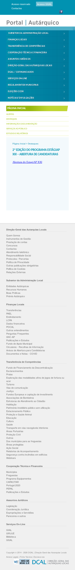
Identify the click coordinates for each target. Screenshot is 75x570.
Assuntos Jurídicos (19, 59)
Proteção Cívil (13, 434)
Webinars (11, 457)
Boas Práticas (13, 292)
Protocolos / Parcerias (17, 258)
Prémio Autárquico (15, 296)
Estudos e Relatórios (17, 133)
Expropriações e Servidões (20, 512)
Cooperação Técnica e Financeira (27, 53)
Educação (11, 417)
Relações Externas (16, 272)
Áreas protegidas (15, 444)
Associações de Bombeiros (20, 397)
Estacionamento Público (18, 411)
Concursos (12, 245)
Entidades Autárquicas (17, 286)
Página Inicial (18, 143)
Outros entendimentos (17, 330)
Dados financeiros (15, 323)
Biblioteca (11, 536)
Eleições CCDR (16, 91)
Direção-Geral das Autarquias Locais (30, 66)
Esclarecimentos (14, 371)
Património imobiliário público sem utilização (28, 407)
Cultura (10, 421)
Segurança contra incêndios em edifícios (26, 454)
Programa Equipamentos (18, 478)
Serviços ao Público (16, 129)
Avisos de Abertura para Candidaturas (25, 350)
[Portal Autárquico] (35, 25)
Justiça (10, 391)
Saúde (9, 424)
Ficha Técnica (26, 557)
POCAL (10, 326)
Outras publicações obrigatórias (22, 265)
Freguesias (12, 475)
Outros (9, 437)
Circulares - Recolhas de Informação (25, 347)
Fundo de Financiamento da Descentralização (29, 367)
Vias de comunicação (17, 387)
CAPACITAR (12, 481)
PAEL (9, 313)
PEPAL (9, 488)
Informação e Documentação (21, 124)
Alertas (10, 114)
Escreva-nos (39, 557)
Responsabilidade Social (18, 255)
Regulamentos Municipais (23, 85)
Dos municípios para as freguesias (23, 441)
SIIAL (9, 530)
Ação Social (12, 447)
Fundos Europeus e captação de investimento (29, 394)
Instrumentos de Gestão (18, 238)
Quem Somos (13, 235)
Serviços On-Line (17, 79)
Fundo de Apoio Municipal (19, 343)
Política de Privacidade (17, 262)
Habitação (11, 404)
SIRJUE (10, 533)
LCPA (9, 320)
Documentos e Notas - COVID (21, 353)
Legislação (11, 506)
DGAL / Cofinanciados (21, 72)
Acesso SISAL (44, 4)
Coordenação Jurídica (17, 509)
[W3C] (21, 563)
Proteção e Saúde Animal (19, 414)
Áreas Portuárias (14, 431)
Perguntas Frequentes (17, 333)
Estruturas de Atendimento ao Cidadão (25, 401)
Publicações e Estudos (17, 340)
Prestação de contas (16, 242)
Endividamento (13, 316)
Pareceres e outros (16, 516)
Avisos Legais (12, 557)
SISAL (9, 540)
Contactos (16, 8)
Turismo (10, 384)
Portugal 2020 (13, 485)
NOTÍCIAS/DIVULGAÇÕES (21, 98)
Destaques (11, 119)
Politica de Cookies (15, 268)
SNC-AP (10, 336)
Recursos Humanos (16, 289)
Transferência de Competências (26, 46)
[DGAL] (49, 563)
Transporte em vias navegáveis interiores (27, 427)
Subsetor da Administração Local (28, 33)
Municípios (11, 471)
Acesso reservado (20, 4)
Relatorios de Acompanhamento (22, 451)
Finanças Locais (17, 40)
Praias (9, 374)
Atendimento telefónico (17, 252)
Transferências (13, 310)
